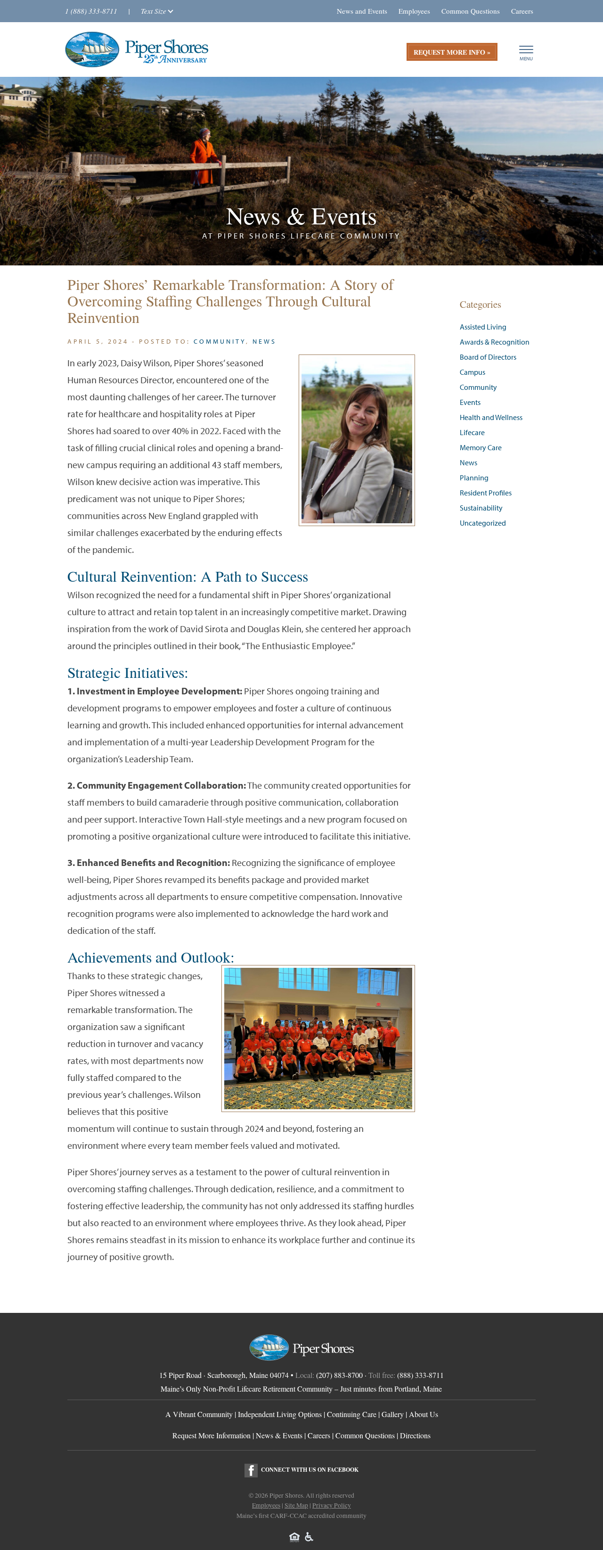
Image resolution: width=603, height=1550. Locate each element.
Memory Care (481, 447)
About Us (423, 1414)
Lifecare (472, 432)
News (265, 341)
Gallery (393, 1414)
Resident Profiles (486, 492)
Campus (472, 372)
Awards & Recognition (495, 342)
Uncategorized (483, 523)
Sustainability (481, 507)
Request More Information (211, 1435)
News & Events (279, 1435)
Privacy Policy (331, 1505)
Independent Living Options (280, 1414)
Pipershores (136, 49)
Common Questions (470, 11)
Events (470, 402)
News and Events (362, 11)
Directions (415, 1435)
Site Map (296, 1505)
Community (220, 341)
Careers (522, 11)
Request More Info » (452, 52)
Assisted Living (483, 326)
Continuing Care (351, 1414)
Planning (474, 477)
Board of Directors (488, 357)
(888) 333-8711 (420, 1375)
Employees (414, 11)
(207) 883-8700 (339, 1375)
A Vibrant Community (199, 1414)
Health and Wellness (491, 417)
